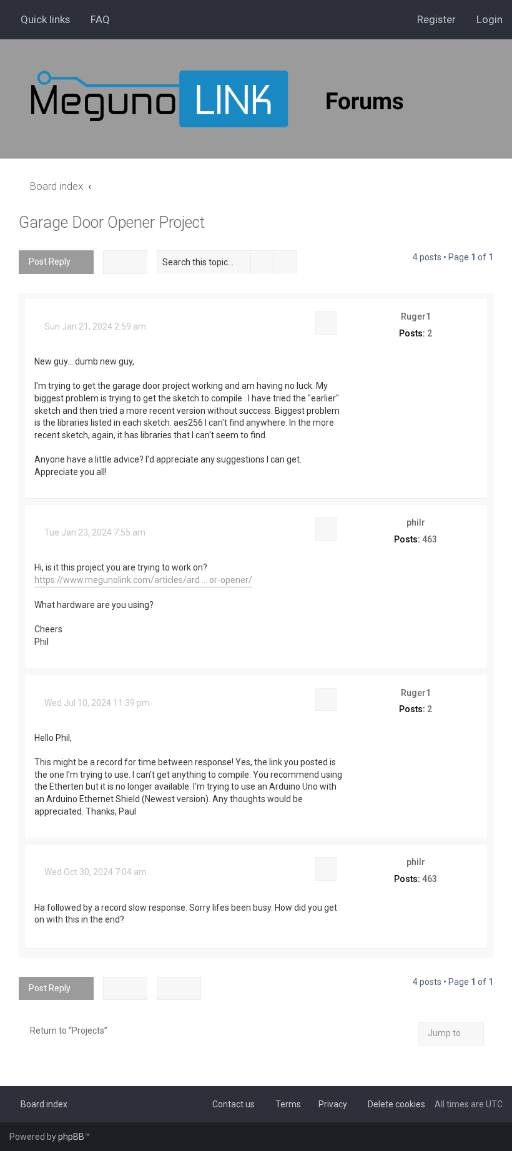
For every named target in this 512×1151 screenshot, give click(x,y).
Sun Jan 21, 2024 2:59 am (94, 326)
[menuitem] (94, 19)
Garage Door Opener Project (112, 222)
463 (429, 539)
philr (415, 522)
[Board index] (249, 99)
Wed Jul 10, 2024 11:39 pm (96, 703)
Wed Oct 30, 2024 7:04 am (94, 872)
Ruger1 (416, 316)
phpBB (71, 1137)
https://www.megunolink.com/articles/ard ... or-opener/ (143, 580)
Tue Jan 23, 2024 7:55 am (93, 532)
